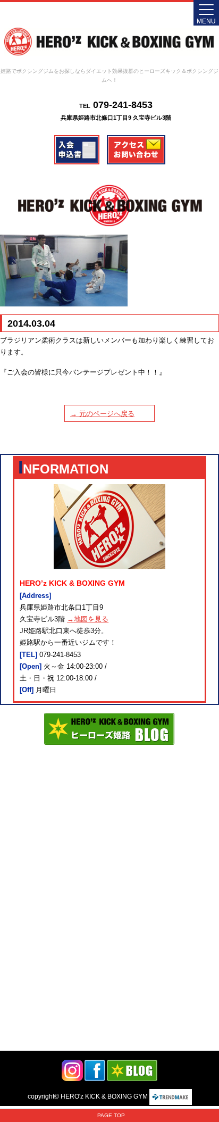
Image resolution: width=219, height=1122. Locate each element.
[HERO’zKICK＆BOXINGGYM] (109, 42)
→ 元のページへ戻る (102, 414)
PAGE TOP (111, 1115)
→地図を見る (87, 619)
